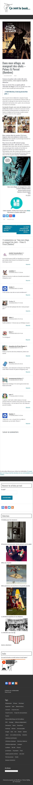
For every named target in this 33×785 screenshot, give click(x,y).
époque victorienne (10, 760)
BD (4, 219)
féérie (14, 725)
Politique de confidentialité (12, 690)
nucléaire (7, 747)
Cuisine (7, 716)
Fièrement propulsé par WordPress (12, 780)
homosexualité (21, 728)
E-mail (3, 489)
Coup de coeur (10, 219)
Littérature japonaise (10, 744)
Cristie (11, 287)
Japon (7, 735)
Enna (10, 332)
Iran (15, 731)
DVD (6, 722)
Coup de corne (9, 712)
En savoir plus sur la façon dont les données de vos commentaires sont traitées (16, 473)
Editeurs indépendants (20, 722)
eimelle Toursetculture (15, 253)
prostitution (8, 750)
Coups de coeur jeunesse (20, 712)
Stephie (11, 414)
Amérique (21, 703)
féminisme (8, 725)
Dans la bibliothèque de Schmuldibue (14, 719)
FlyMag (28, 780)
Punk (21, 750)
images (7, 731)
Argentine (7, 706)
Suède (16, 757)
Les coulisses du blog (15, 735)
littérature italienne (22, 741)
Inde (12, 731)
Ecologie (11, 722)
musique (19, 744)
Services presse (9, 757)
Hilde (10, 317)
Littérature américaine (11, 738)
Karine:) (11, 362)
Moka (28, 210)
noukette (11, 271)
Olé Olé (13, 747)
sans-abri (21, 753)
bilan (13, 706)
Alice (15, 75)
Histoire (13, 728)
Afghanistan (8, 703)
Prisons (19, 747)
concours (7, 709)
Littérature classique (10, 741)
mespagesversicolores (15, 378)
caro (10, 394)
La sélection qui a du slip (8, 632)
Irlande (19, 731)
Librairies (24, 735)
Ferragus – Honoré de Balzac (8, 228)
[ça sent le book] (16, 7)
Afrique (15, 703)
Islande (25, 731)
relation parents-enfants (11, 753)
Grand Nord (20, 725)
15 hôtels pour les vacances (9, 520)
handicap (7, 728)
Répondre (28, 264)
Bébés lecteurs (20, 706)
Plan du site (8, 692)
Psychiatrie (15, 750)
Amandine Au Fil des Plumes (17, 346)
